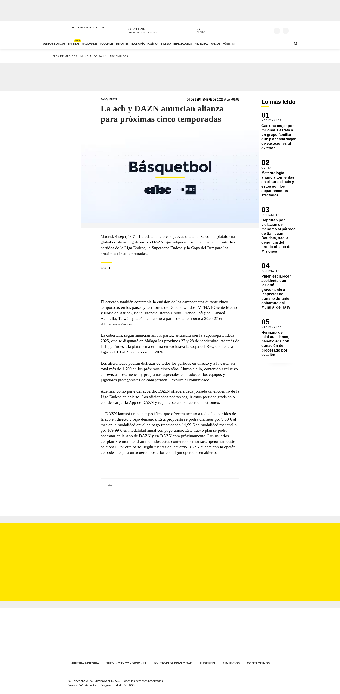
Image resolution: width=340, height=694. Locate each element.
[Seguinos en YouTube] (260, 30)
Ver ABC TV (151, 30)
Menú (294, 30)
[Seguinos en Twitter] (253, 30)
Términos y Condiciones (126, 663)
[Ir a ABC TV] (250, 43)
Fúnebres (207, 663)
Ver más (279, 132)
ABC (56, 30)
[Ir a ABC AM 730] (263, 43)
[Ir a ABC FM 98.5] (281, 43)
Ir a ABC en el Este (83, 32)
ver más (198, 30)
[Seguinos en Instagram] (267, 30)
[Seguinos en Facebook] (246, 30)
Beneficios (231, 663)
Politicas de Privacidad (172, 663)
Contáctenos (258, 663)
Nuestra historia (85, 663)
